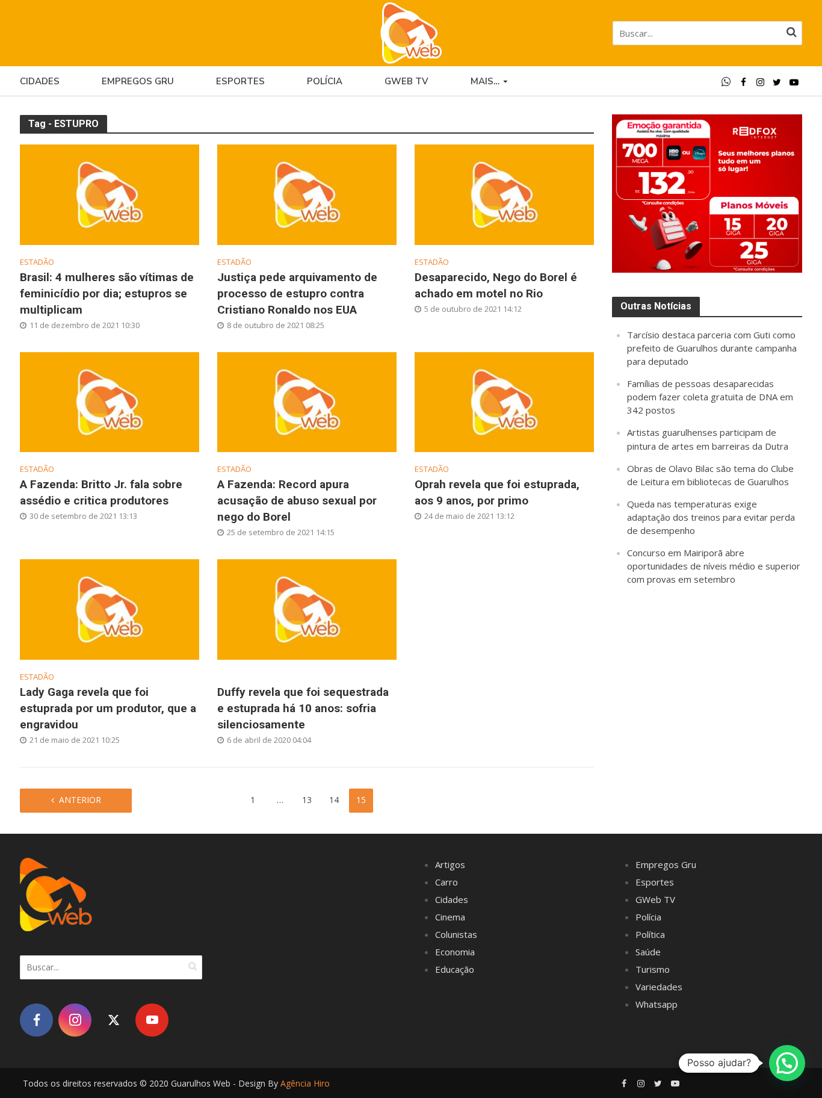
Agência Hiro (305, 1083)
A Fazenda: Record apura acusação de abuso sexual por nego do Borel (297, 500)
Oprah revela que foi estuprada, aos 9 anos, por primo (497, 492)
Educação (454, 969)
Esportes (240, 81)
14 (334, 799)
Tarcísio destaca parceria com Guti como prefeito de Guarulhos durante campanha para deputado (712, 348)
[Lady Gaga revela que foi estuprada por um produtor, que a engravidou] (109, 608)
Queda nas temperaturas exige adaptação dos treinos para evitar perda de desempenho (711, 517)
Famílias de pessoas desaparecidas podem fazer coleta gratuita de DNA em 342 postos (710, 396)
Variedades (658, 987)
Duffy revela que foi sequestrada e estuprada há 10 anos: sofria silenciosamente (303, 708)
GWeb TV (655, 899)
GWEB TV (406, 81)
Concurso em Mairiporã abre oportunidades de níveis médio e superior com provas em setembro (713, 566)
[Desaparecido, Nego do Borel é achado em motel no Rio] (504, 193)
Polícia (324, 81)
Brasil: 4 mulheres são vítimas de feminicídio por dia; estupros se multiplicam (107, 293)
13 (307, 799)
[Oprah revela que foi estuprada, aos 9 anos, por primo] (504, 401)
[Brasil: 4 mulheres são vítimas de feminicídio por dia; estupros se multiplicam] (109, 193)
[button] (787, 1063)
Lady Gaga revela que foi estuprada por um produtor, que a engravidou (108, 708)
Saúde (648, 952)
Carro (446, 882)
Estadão (37, 262)
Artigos (450, 864)
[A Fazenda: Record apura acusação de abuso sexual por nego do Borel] (307, 401)
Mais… (485, 81)
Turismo (652, 969)
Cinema (450, 917)
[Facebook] (36, 1020)
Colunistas (456, 934)
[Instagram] (74, 1020)
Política (650, 934)
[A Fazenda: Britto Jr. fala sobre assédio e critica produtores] (109, 401)
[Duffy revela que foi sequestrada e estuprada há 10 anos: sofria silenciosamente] (307, 608)
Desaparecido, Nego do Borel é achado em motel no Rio (496, 285)
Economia (455, 952)
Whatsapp (656, 1004)
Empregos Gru (138, 81)
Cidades (40, 81)
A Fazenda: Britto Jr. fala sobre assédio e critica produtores (101, 492)
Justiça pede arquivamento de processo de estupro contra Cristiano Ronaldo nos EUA (297, 293)
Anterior (80, 799)
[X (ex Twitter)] (113, 1020)
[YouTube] (151, 1020)
